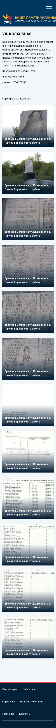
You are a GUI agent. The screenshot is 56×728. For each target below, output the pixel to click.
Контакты (24, 713)
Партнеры (8, 713)
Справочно (8, 701)
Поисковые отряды (31, 701)
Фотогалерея (9, 689)
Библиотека (29, 689)
